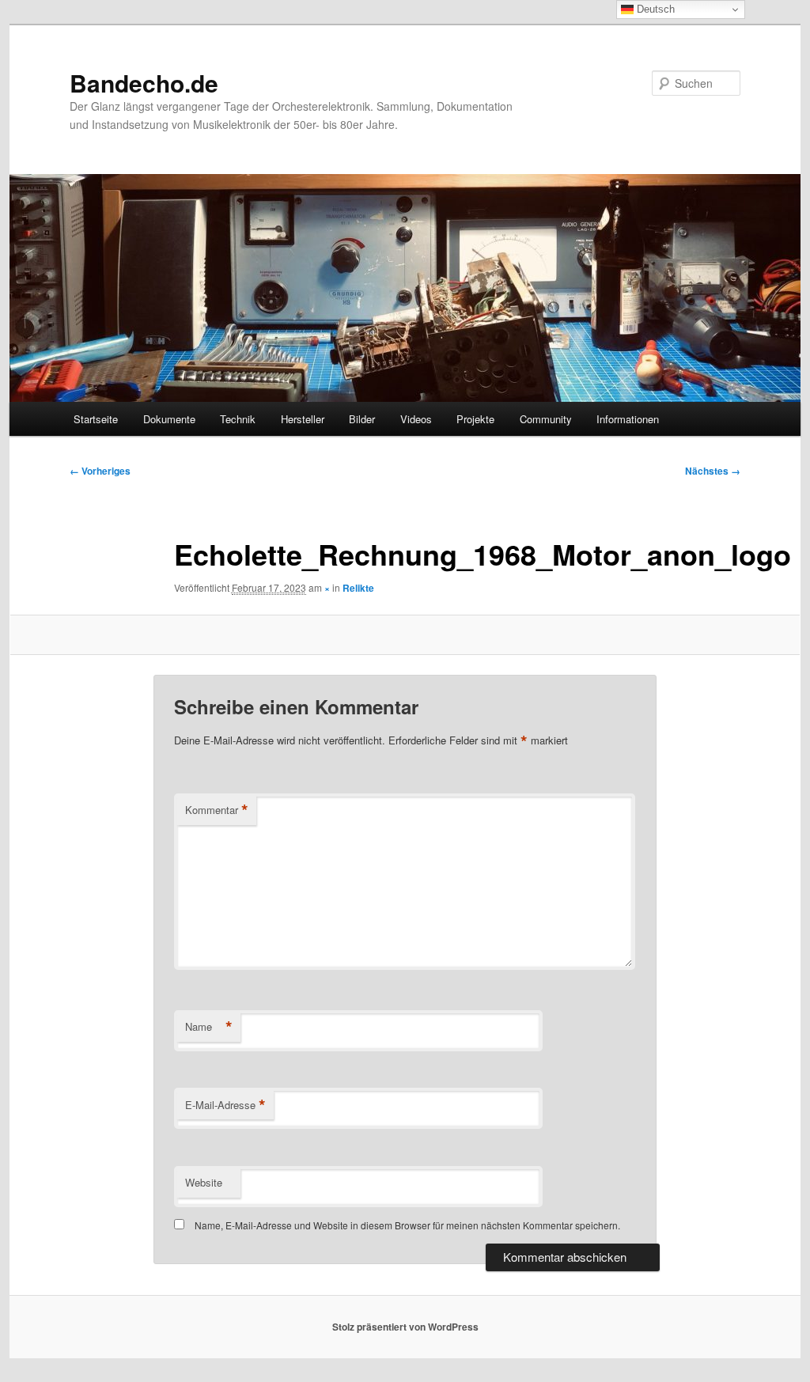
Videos (416, 418)
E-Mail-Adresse (225, 1105)
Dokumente (169, 418)
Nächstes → (712, 471)
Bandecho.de (144, 83)
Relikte (358, 588)
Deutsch (654, 9)
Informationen (627, 418)
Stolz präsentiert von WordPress (405, 1327)
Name (209, 1026)
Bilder (362, 418)
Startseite (96, 418)
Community (546, 418)
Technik (237, 418)
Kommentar (216, 810)
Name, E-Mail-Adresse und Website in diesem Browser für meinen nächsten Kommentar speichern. (407, 1225)
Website (203, 1182)
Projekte (475, 418)
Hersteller (302, 418)
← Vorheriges (100, 471)
